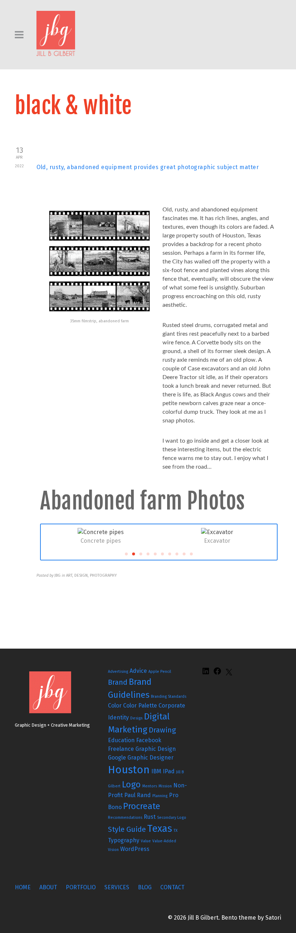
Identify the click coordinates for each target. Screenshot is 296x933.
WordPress (134, 849)
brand (117, 682)
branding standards (168, 696)
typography (123, 840)
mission (165, 786)
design (136, 718)
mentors (149, 786)
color (115, 705)
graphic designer (150, 757)
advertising (118, 671)
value (146, 841)
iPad (169, 771)
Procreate (141, 806)
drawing (162, 730)
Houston (129, 770)
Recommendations (125, 817)
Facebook (148, 740)
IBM (156, 771)
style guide (127, 829)
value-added (164, 841)
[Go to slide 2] (133, 554)
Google (117, 757)
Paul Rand (137, 795)
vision (113, 849)
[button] (50, 536)
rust (150, 816)
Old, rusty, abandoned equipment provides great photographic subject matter (147, 167)
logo (131, 784)
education (121, 740)
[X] (229, 674)
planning (159, 796)
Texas (159, 828)
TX (176, 830)
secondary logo (171, 817)
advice (138, 670)
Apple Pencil (159, 671)
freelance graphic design (142, 748)
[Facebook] (217, 673)
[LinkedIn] (205, 673)
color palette (140, 705)
